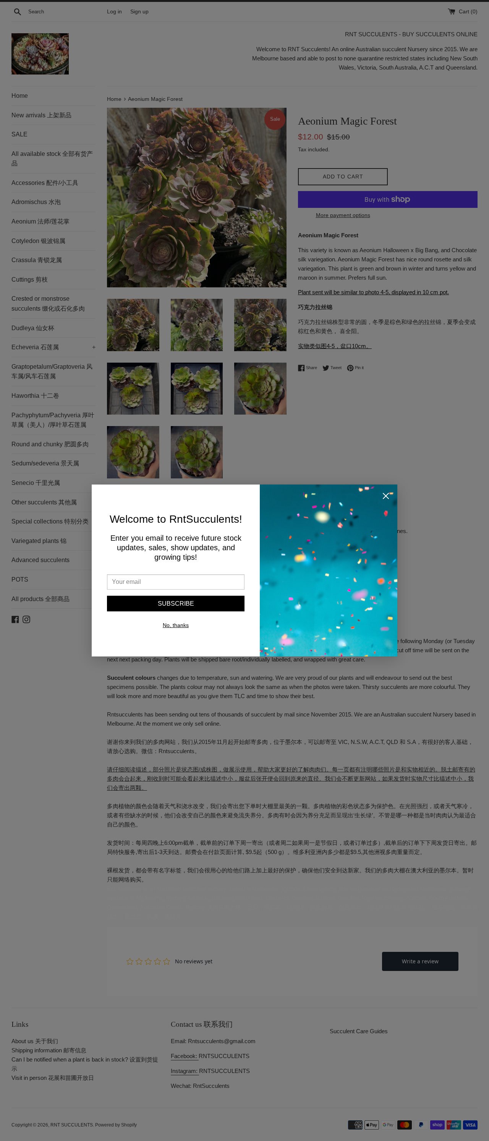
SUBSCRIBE (176, 603)
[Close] (386, 497)
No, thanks (176, 625)
